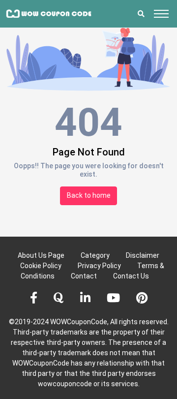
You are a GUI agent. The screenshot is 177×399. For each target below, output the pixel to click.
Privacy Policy (99, 266)
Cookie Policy (40, 266)
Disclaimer (142, 255)
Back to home (89, 195)
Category (95, 255)
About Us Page (41, 255)
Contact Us (131, 276)
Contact (84, 276)
